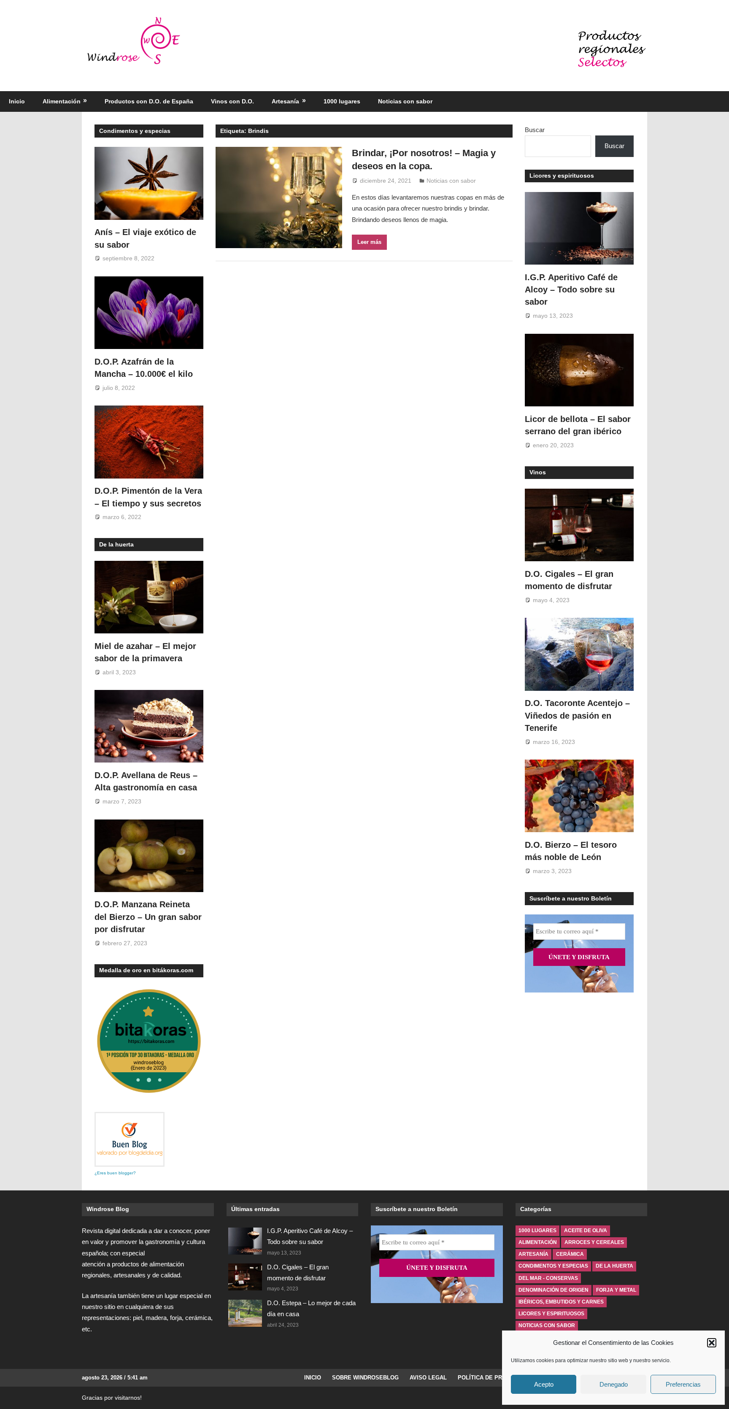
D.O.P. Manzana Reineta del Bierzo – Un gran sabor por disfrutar (148, 917)
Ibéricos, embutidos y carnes (561, 1302)
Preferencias (683, 1384)
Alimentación (62, 101)
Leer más (369, 242)
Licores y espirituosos (561, 175)
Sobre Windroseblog (365, 1377)
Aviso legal (428, 1377)
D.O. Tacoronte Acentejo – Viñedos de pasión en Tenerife (577, 715)
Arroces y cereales (594, 1242)
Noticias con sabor (405, 101)
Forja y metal (616, 1290)
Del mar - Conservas (548, 1278)
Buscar (535, 129)
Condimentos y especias (134, 130)
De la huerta (116, 544)
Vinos (537, 472)
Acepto (544, 1384)
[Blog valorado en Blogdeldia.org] (129, 1139)
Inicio (17, 101)
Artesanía (285, 101)
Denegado (613, 1384)
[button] (711, 1343)
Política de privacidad (493, 1377)
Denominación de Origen (553, 1290)
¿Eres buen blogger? (115, 1173)
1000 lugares (342, 101)
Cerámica (570, 1254)
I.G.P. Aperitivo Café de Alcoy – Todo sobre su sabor (571, 290)
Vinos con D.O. (232, 101)
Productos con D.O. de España (149, 101)
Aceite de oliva (585, 1230)
